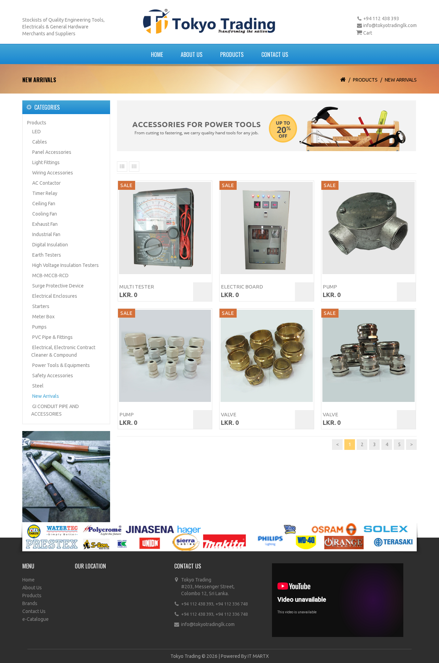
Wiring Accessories (52, 172)
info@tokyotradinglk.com (390, 25)
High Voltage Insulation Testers (65, 265)
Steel (38, 386)
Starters (40, 306)
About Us (191, 54)
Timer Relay (44, 193)
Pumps (39, 327)
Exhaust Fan (45, 224)
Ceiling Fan (43, 203)
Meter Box (43, 316)
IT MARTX (258, 656)
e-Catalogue (35, 619)
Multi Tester (136, 287)
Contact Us (274, 54)
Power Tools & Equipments (61, 365)
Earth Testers (46, 255)
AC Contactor (46, 183)
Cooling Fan (44, 214)
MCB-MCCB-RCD (50, 275)
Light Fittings (46, 162)
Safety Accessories (52, 375)
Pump (330, 287)
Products (232, 54)
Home (157, 54)
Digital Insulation (50, 244)
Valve (228, 414)
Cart (367, 33)
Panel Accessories (51, 152)
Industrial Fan (46, 234)
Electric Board (242, 287)
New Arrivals (401, 80)
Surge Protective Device (58, 285)
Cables (39, 142)
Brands (29, 603)
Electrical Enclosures (54, 296)
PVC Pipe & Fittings (52, 337)
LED (36, 131)
